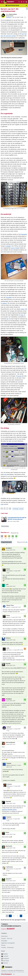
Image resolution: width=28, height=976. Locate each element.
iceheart (8, 727)
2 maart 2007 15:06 (16, 617)
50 (25, 17)
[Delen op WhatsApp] (10, 509)
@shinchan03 (9, 868)
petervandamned (10, 742)
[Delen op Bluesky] (7, 509)
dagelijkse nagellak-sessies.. (9, 809)
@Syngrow (9, 786)
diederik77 (8, 879)
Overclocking (4, 526)
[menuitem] (19, 2)
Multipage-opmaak (18, 508)
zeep (22, 315)
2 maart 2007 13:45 (10, 834)
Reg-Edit (8, 663)
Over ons (9, 938)
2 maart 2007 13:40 (10, 640)
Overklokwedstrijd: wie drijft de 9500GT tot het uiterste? (16, 518)
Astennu (9, 784)
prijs (5, 474)
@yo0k (8, 607)
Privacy (3, 945)
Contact (3, 938)
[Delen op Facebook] (2, 509)
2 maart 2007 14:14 (10, 550)
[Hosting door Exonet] (8, 929)
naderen (4, 303)
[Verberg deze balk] (26, 5)
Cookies (3, 947)
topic (2, 504)
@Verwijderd (9, 570)
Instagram (6, 958)
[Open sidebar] (27, 8)
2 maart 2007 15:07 (16, 607)
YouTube (5, 956)
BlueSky (5, 954)
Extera (8, 569)
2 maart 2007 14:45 (10, 848)
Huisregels (4, 940)
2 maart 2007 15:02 (10, 586)
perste (19, 376)
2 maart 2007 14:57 (10, 700)
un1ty (7, 648)
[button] (2, 2)
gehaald (8, 246)
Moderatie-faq (14, 533)
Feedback (8, 17)
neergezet (24, 234)
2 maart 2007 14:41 (10, 665)
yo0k (7, 584)
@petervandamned (11, 765)
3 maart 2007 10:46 (18, 650)
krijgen (22, 309)
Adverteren (4, 936)
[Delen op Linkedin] (4, 509)
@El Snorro (9, 650)
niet (7, 319)
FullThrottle (9, 867)
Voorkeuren (10, 947)
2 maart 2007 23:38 (10, 880)
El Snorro (8, 638)
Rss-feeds (6, 960)
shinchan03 (9, 846)
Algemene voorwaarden (8, 943)
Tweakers (3, 970)
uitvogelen (9, 297)
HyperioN (8, 801)
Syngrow (8, 763)
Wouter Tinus (10, 605)
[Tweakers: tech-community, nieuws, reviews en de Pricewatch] (9, 2)
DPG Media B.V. (20, 970)
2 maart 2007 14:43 (10, 803)
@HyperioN (9, 818)
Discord (5, 963)
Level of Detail (15, 248)
